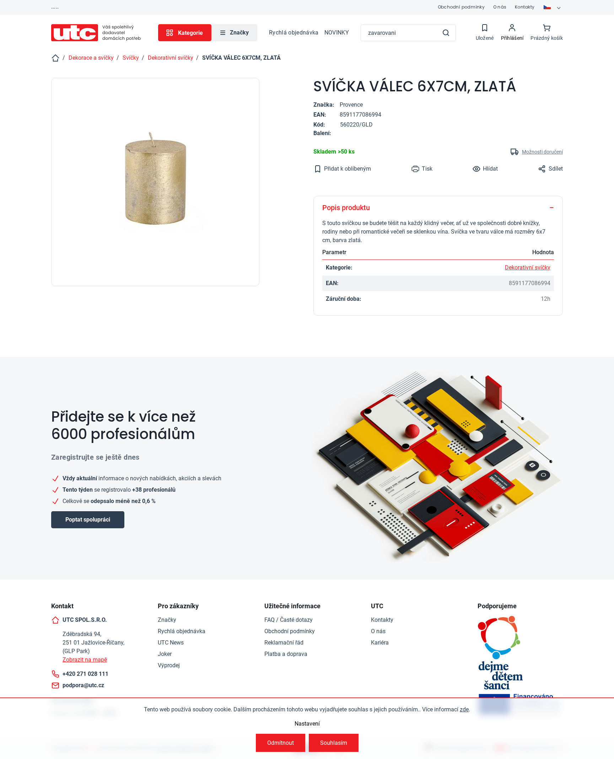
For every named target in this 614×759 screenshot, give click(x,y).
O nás (499, 7)
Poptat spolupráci (87, 519)
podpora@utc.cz (83, 685)
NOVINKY (336, 32)
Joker (165, 654)
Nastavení (307, 723)
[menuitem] (234, 32)
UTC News (171, 642)
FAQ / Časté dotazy (288, 619)
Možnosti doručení (542, 152)
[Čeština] (553, 7)
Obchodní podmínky (461, 7)
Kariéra (380, 642)
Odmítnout (280, 742)
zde (464, 709)
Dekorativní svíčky (527, 267)
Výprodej (169, 665)
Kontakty (524, 7)
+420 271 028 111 (85, 673)
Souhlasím (333, 742)
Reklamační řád (283, 642)
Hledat (446, 32)
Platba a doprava (285, 654)
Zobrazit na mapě (85, 659)
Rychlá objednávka (293, 32)
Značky (167, 619)
